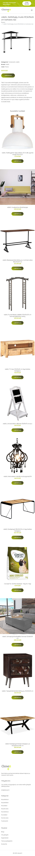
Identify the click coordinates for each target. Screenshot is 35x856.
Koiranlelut (4, 815)
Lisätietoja (8, 75)
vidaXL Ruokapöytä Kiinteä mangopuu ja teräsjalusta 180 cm (17, 744)
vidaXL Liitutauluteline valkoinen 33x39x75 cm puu (17, 423)
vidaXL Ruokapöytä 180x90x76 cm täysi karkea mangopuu (17, 530)
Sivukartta (4, 844)
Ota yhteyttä (4, 835)
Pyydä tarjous (26, 3)
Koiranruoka (4, 818)
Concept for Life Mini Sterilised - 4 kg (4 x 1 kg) (17, 584)
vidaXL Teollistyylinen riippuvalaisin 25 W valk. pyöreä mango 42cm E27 (17, 153)
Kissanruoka (4, 808)
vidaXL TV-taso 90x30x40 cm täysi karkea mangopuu (17, 370)
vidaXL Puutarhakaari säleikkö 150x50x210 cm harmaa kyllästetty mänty (17, 315)
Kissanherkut (5, 799)
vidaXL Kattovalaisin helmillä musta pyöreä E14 (18, 476)
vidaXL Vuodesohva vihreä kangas (17, 207)
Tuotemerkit (12, 62)
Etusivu (3, 22)
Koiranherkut (5, 812)
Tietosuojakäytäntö (6, 841)
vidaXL (18, 62)
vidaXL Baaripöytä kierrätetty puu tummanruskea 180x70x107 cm (17, 261)
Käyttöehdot (4, 838)
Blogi (2, 832)
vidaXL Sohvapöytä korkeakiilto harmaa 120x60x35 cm (17, 637)
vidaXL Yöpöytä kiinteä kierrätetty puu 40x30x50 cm (17, 691)
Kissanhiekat (4, 802)
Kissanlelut (4, 805)
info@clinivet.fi (5, 790)
